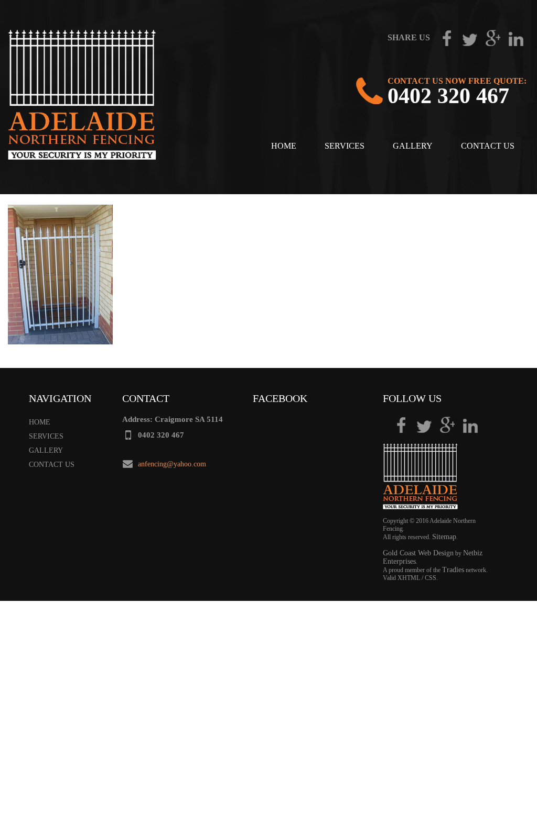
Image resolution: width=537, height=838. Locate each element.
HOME (283, 145)
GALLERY (413, 145)
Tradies (453, 570)
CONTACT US (487, 145)
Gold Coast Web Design (418, 553)
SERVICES (344, 145)
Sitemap (444, 537)
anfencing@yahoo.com (172, 464)
